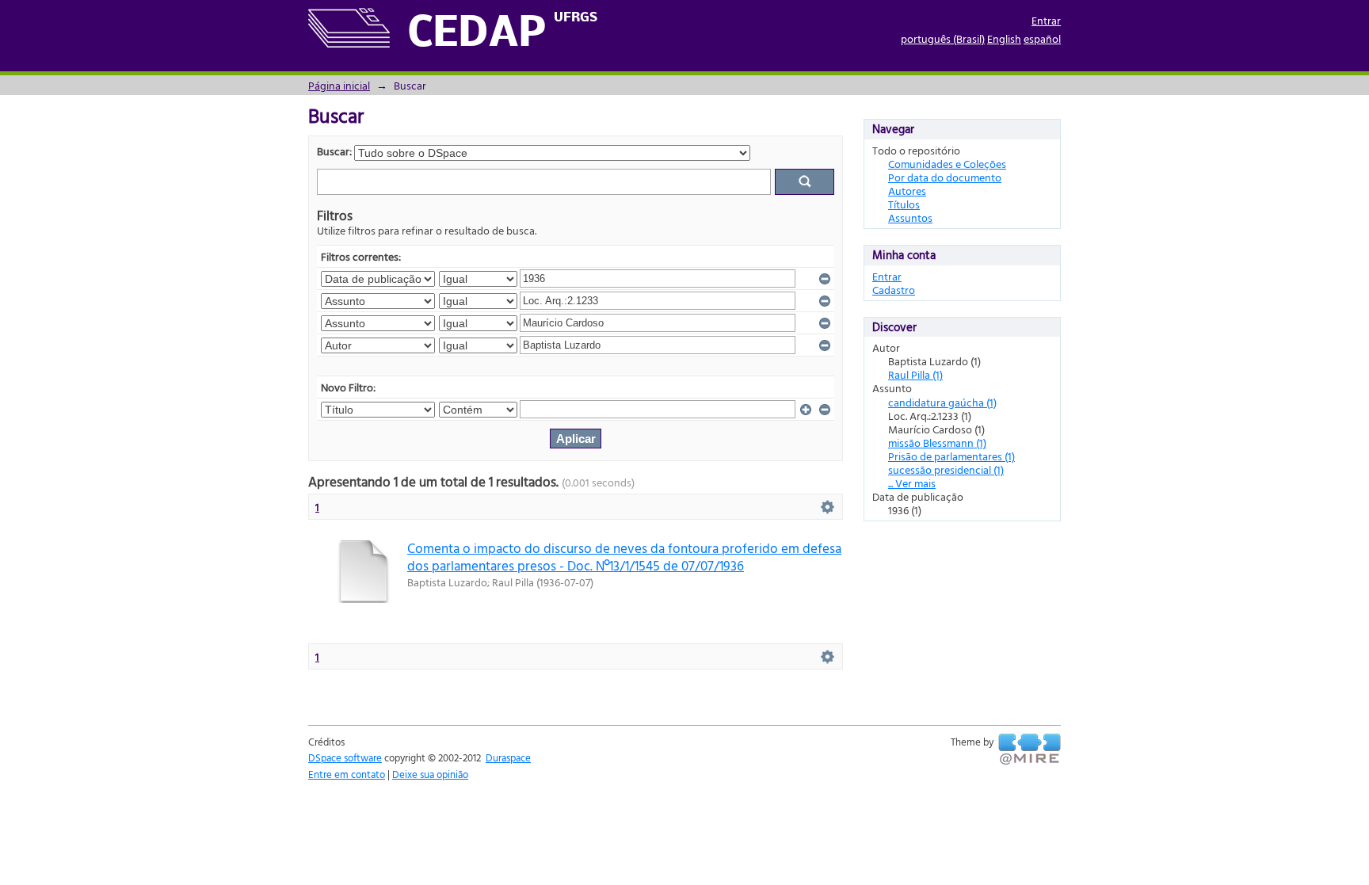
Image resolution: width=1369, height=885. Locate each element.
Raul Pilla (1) (915, 374)
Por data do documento (944, 177)
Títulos (904, 204)
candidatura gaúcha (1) (942, 402)
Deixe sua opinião (430, 774)
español (1042, 38)
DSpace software (345, 757)
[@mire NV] (1029, 749)
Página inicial (339, 85)
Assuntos (910, 217)
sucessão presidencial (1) (946, 469)
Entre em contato (346, 774)
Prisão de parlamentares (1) (951, 456)
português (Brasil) (943, 38)
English (1004, 38)
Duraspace (508, 757)
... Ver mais (912, 483)
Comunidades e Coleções (947, 163)
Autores (907, 190)
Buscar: (334, 151)
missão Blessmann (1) (937, 442)
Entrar (1046, 20)
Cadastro (893, 289)
